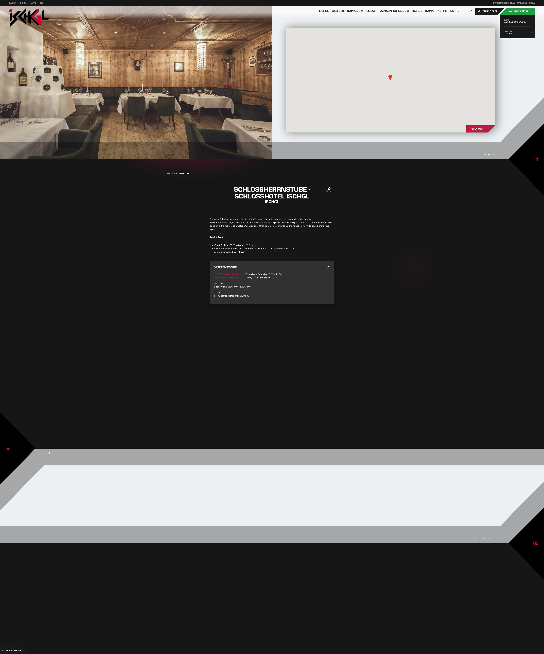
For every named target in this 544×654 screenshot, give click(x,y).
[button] (471, 11)
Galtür (12, 3)
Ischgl (23, 3)
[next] (280, 424)
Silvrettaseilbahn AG (504, 3)
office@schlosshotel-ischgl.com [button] (232, 616)
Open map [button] (477, 129)
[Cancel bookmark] (329, 189)
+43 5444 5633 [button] (222, 603)
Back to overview (180, 173)
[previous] (263, 424)
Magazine (522, 3)
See (41, 3)
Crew (532, 3)
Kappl (33, 3)
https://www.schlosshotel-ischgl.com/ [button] (234, 622)
